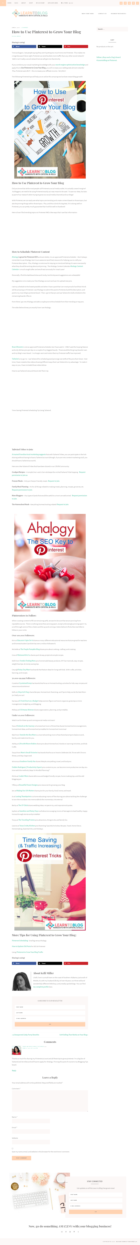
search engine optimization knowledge (70, 65)
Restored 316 (132, 1241)
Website (15, 1138)
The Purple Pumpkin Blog (30, 649)
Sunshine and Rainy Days (28, 811)
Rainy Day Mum (24, 670)
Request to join (53, 481)
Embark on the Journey (25, 726)
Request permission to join (22, 490)
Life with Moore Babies (27, 744)
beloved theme (121, 1241)
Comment (16, 1089)
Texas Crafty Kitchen (27, 826)
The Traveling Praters (26, 820)
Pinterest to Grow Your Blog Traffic (30, 952)
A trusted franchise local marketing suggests (29, 454)
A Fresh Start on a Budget (28, 701)
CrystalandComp (25, 683)
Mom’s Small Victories (29, 753)
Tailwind (15, 359)
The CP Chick (23, 805)
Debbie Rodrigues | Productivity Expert (27, 767)
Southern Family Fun (27, 761)
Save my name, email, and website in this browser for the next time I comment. (41, 1152)
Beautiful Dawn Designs (28, 785)
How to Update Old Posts (21, 946)
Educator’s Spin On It (25, 640)
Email (14, 1127)
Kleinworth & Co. (23, 655)
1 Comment (24, 27)
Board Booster (17, 347)
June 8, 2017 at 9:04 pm (30, 1048)
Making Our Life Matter (25, 791)
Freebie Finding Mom (28, 661)
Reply (14, 1071)
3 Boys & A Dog (23, 692)
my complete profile (41, 987)
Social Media (16, 36)
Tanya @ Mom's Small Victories (33, 1046)
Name (15, 1117)
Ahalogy (15, 257)
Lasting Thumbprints (23, 796)
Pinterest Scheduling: (20, 941)
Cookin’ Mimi (23, 776)
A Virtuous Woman (26, 710)
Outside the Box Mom (28, 735)
